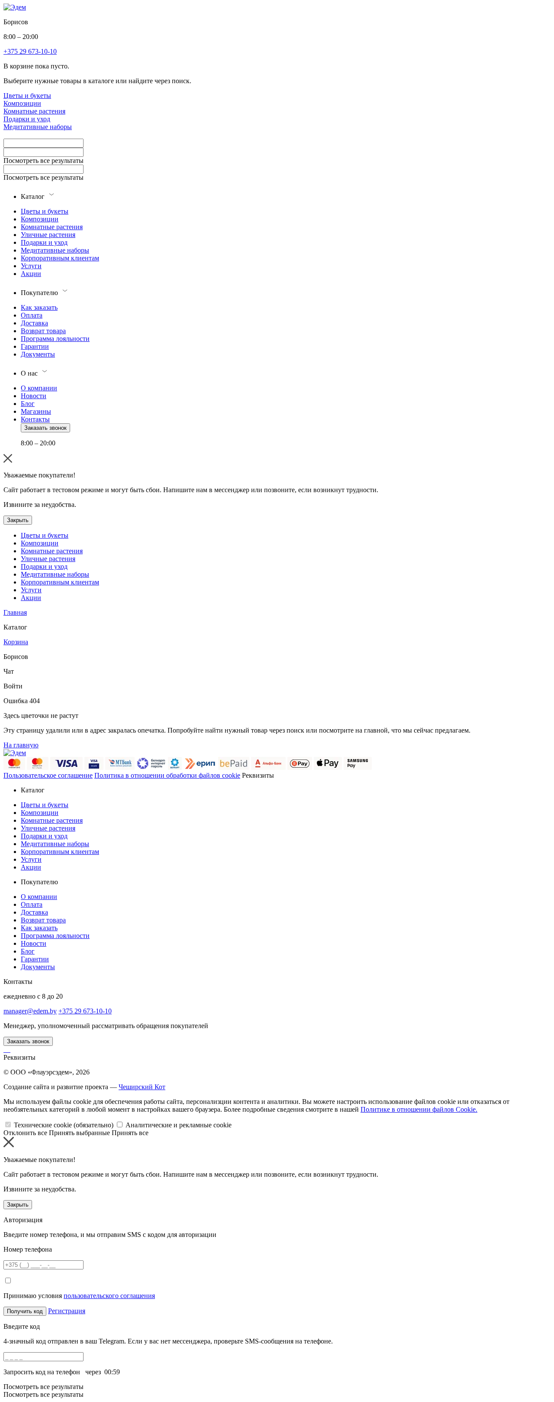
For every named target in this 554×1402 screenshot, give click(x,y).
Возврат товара (43, 330)
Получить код (25, 1311)
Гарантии (35, 346)
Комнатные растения (34, 111)
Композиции (22, 103)
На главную (21, 745)
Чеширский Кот (142, 1086)
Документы (38, 354)
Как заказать (39, 307)
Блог (28, 403)
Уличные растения (48, 234)
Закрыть (18, 520)
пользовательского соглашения (109, 1295)
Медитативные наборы (37, 126)
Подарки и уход (26, 119)
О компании (39, 388)
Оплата (31, 315)
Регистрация (66, 1310)
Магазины (36, 411)
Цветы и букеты (27, 95)
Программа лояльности (55, 338)
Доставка (34, 323)
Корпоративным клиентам (60, 258)
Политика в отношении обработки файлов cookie (167, 775)
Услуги (31, 265)
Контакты (35, 419)
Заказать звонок (45, 428)
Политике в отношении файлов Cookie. (419, 1109)
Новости (33, 395)
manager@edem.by (30, 1011)
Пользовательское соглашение (48, 775)
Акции (31, 273)
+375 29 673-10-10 (85, 1011)
